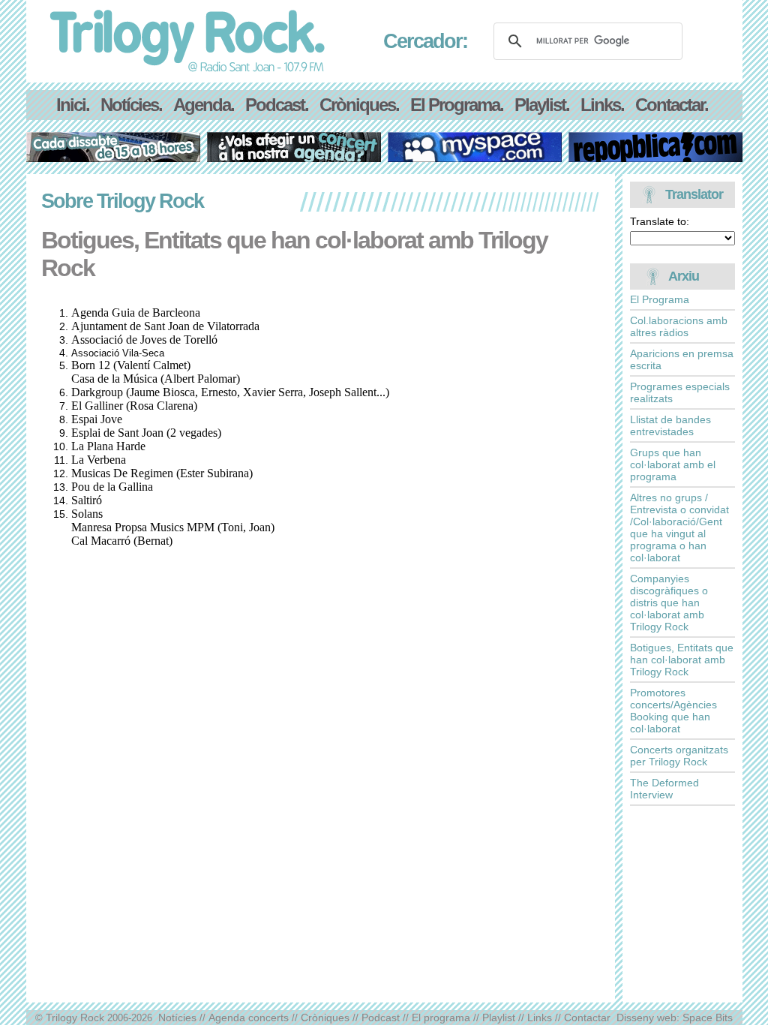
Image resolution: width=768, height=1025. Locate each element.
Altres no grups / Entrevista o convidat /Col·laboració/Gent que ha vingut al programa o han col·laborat (679, 527)
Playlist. (541, 105)
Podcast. (276, 105)
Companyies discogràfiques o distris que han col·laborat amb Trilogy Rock (669, 603)
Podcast (381, 1017)
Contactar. (671, 105)
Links (539, 1017)
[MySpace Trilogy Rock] (475, 158)
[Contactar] (294, 158)
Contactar (587, 1017)
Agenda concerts (248, 1017)
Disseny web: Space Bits (674, 1017)
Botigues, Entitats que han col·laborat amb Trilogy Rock (682, 660)
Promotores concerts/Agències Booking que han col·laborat (673, 711)
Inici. (72, 105)
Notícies (177, 1017)
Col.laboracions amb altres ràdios (679, 326)
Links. (602, 105)
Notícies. (131, 105)
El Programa (659, 299)
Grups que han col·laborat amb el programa (673, 464)
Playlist (498, 1017)
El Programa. (456, 105)
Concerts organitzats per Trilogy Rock (679, 756)
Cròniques (325, 1017)
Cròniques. (359, 105)
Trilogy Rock (75, 1017)
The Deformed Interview (664, 789)
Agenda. (203, 105)
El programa (441, 1017)
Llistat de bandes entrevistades (670, 425)
